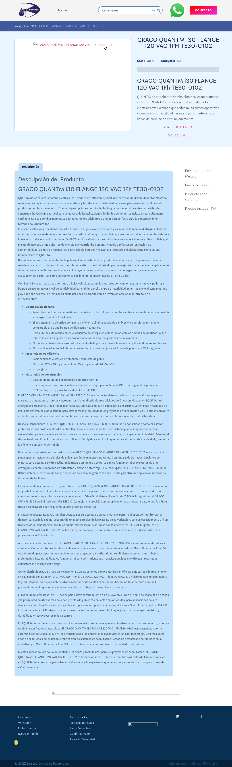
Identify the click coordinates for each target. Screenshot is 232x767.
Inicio (17, 26)
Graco (26, 26)
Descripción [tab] (30, 167)
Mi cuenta (24, 717)
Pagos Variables (80, 728)
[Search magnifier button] (158, 10)
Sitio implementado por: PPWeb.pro (193, 763)
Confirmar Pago (80, 734)
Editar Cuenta (27, 728)
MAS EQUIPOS (178, 135)
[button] (106, 48)
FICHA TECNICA (181, 127)
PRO (34, 26)
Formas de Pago (80, 717)
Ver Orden (24, 723)
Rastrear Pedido (28, 734)
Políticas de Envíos (82, 723)
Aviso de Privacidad (82, 739)
